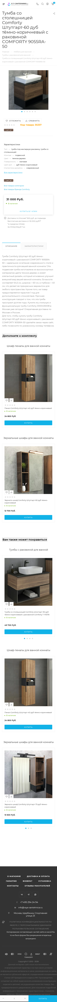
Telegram (28, 894)
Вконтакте (22, 894)
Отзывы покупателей (37, 886)
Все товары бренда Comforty (17, 189)
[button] (22, 112)
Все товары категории (14, 186)
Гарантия (11, 881)
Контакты (13, 886)
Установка (44, 881)
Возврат (27, 881)
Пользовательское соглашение (30, 929)
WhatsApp (35, 894)
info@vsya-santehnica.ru (30, 907)
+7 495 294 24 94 (29, 902)
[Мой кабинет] (47, 4)
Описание (11, 246)
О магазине (14, 876)
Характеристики (34, 246)
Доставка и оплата (38, 876)
